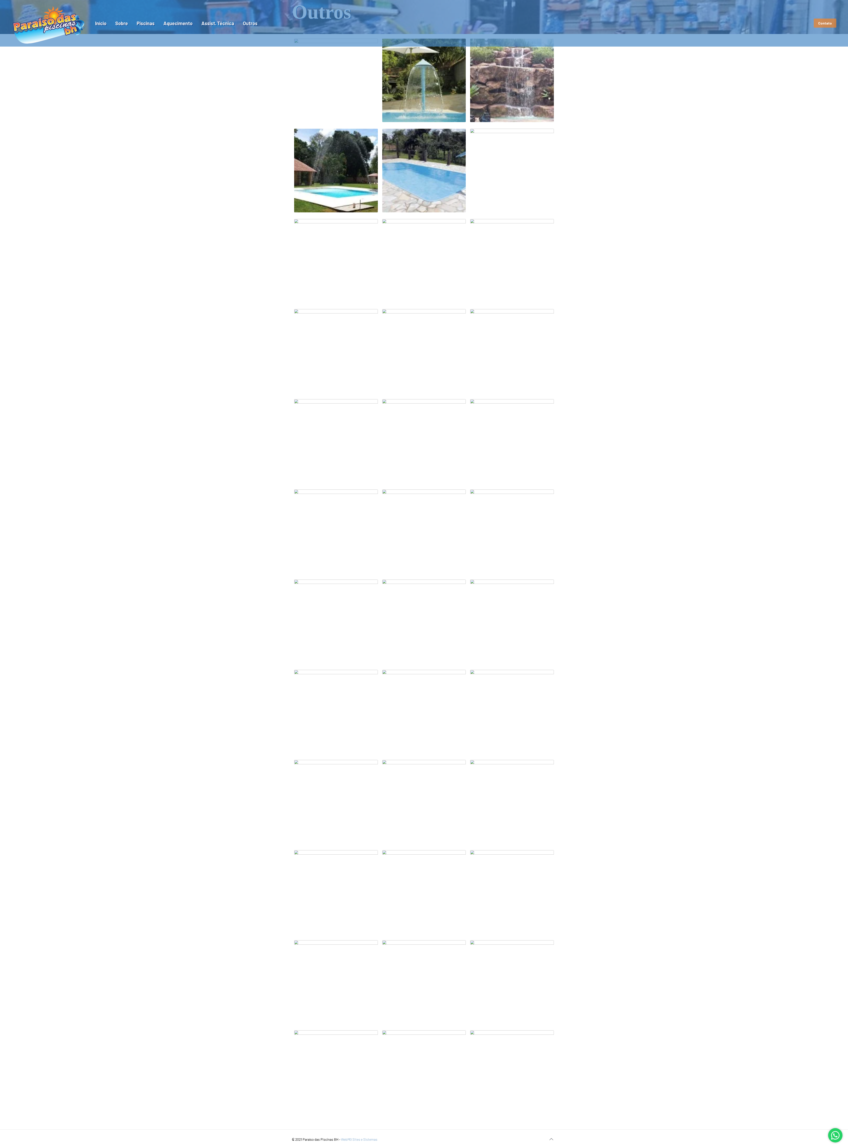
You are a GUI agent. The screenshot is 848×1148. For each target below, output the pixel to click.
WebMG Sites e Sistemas (359, 1139)
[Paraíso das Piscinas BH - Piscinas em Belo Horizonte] (48, 23)
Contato (825, 23)
